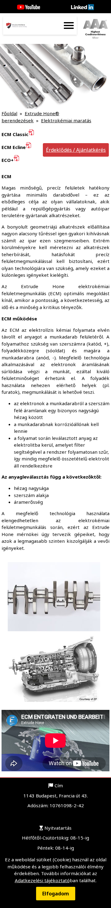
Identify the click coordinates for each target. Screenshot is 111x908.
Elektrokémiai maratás (66, 120)
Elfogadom (55, 893)
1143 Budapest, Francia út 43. (55, 796)
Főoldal (9, 113)
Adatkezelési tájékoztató (42, 880)
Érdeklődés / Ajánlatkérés (76, 150)
